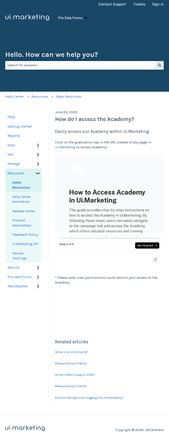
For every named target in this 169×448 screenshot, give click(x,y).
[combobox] (80, 65)
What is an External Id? (71, 352)
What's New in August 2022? (75, 375)
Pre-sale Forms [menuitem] (19, 277)
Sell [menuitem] (10, 154)
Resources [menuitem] (15, 173)
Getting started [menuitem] (19, 126)
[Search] (159, 65)
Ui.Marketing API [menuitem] (25, 244)
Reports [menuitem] (13, 136)
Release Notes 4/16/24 (70, 363)
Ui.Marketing (65, 147)
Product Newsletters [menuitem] (21, 222)
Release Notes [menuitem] (23, 211)
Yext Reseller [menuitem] (17, 286)
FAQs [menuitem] (11, 117)
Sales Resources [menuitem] (21, 184)
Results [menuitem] (13, 267)
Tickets (139, 4)
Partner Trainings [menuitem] (19, 255)
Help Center (14, 96)
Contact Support (112, 4)
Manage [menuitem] (13, 164)
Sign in (158, 4)
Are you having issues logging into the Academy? (89, 398)
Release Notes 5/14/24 (70, 386)
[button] (38, 145)
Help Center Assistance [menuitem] (21, 199)
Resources (39, 96)
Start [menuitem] (11, 145)
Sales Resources (68, 96)
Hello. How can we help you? (51, 54)
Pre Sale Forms (70, 18)
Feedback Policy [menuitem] (25, 234)
